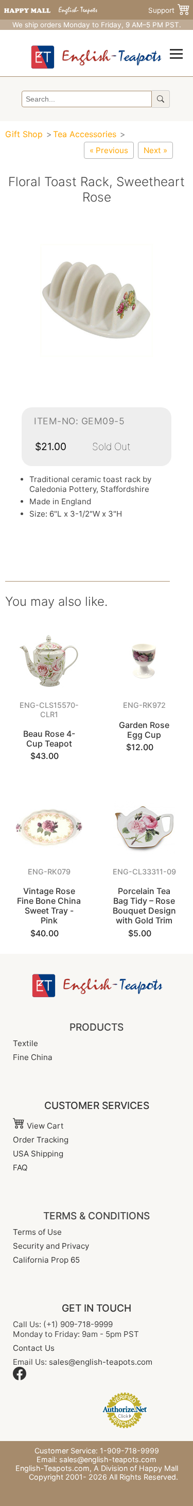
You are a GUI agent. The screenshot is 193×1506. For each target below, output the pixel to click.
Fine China (32, 1057)
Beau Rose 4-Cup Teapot (49, 739)
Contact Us (34, 1348)
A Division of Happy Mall (136, 1468)
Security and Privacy (51, 1246)
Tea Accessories (84, 134)
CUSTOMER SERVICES (96, 1105)
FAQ (20, 1167)
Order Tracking (40, 1140)
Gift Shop (24, 134)
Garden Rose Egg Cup (144, 730)
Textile (25, 1043)
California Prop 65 (46, 1260)
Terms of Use (37, 1232)
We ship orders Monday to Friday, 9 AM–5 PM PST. (96, 25)
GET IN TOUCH (96, 1308)
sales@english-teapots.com (100, 1362)
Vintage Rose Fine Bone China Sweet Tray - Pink (49, 906)
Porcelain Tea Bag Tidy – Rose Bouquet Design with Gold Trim (144, 906)
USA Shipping (38, 1154)
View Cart (44, 1126)
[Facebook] (19, 1377)
